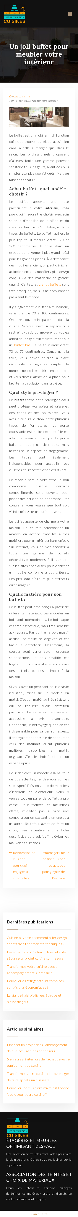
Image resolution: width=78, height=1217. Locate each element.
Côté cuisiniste (21, 96)
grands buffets (50, 284)
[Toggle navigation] (70, 14)
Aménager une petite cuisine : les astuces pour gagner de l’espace (53, 865)
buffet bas (22, 345)
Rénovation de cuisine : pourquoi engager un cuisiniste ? (24, 865)
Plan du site (39, 1214)
